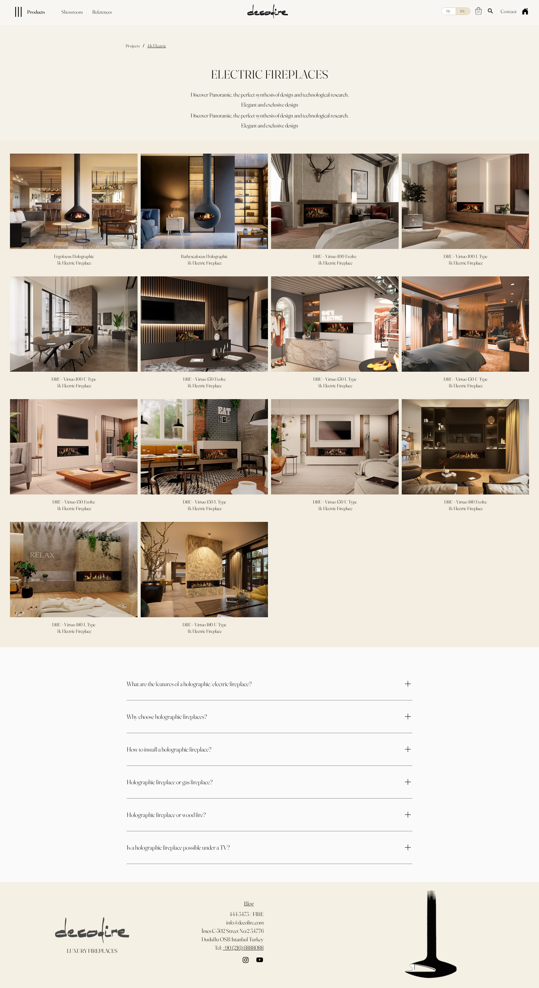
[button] (478, 11)
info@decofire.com (245, 922)
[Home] (525, 11)
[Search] (490, 11)
